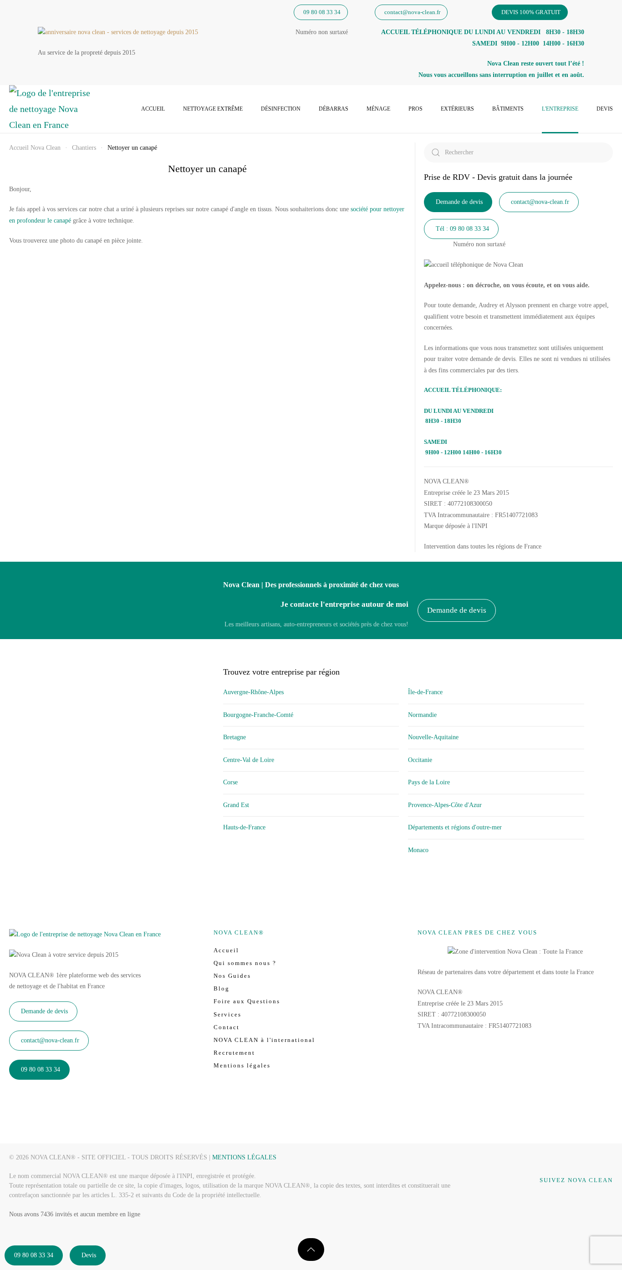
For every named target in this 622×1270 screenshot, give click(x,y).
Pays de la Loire (429, 782)
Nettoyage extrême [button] (213, 109)
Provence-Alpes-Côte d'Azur (445, 805)
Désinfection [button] (281, 109)
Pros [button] (415, 109)
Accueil (153, 109)
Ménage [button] (378, 109)
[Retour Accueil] (50, 109)
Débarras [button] (333, 109)
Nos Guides (232, 975)
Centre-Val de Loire (248, 760)
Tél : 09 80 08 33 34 (462, 228)
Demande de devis (459, 201)
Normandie (422, 714)
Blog (221, 988)
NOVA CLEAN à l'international (264, 1039)
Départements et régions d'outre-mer (455, 827)
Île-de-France (425, 692)
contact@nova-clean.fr (412, 12)
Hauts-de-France (244, 827)
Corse (230, 782)
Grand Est (236, 805)
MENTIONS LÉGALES (244, 1157)
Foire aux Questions (247, 1001)
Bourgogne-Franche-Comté (258, 714)
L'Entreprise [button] (560, 109)
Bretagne (234, 737)
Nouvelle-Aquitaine (433, 737)
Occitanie (420, 760)
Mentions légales (242, 1065)
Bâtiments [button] (508, 109)
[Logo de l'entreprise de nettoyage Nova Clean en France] (85, 933)
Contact (227, 1027)
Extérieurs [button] (457, 109)
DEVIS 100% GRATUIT (531, 12)
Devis (605, 109)
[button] (311, 1249)
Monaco (418, 850)
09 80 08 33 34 (322, 12)
